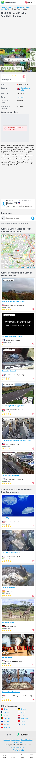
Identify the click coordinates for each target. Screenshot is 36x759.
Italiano (6, 715)
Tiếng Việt (7, 727)
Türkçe (23, 721)
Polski (22, 715)
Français (6, 712)
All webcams (18, 742)
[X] (19, 750)
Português (7, 718)
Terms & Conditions (26, 740)
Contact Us (7, 740)
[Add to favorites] (23, 76)
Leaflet (23, 267)
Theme (4, 757)
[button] (18, 251)
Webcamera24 (10, 2)
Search (22, 757)
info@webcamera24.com (18, 747)
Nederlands (24, 718)
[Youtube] (22, 750)
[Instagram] (16, 750)
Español (6, 709)
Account (13, 757)
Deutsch (23, 709)
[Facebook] (13, 750)
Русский (6, 721)
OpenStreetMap (31, 267)
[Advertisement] (18, 33)
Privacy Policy (16, 740)
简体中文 (6, 724)
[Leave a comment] (33, 218)
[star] (3, 76)
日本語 (23, 712)
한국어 (23, 724)
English (30, 2)
